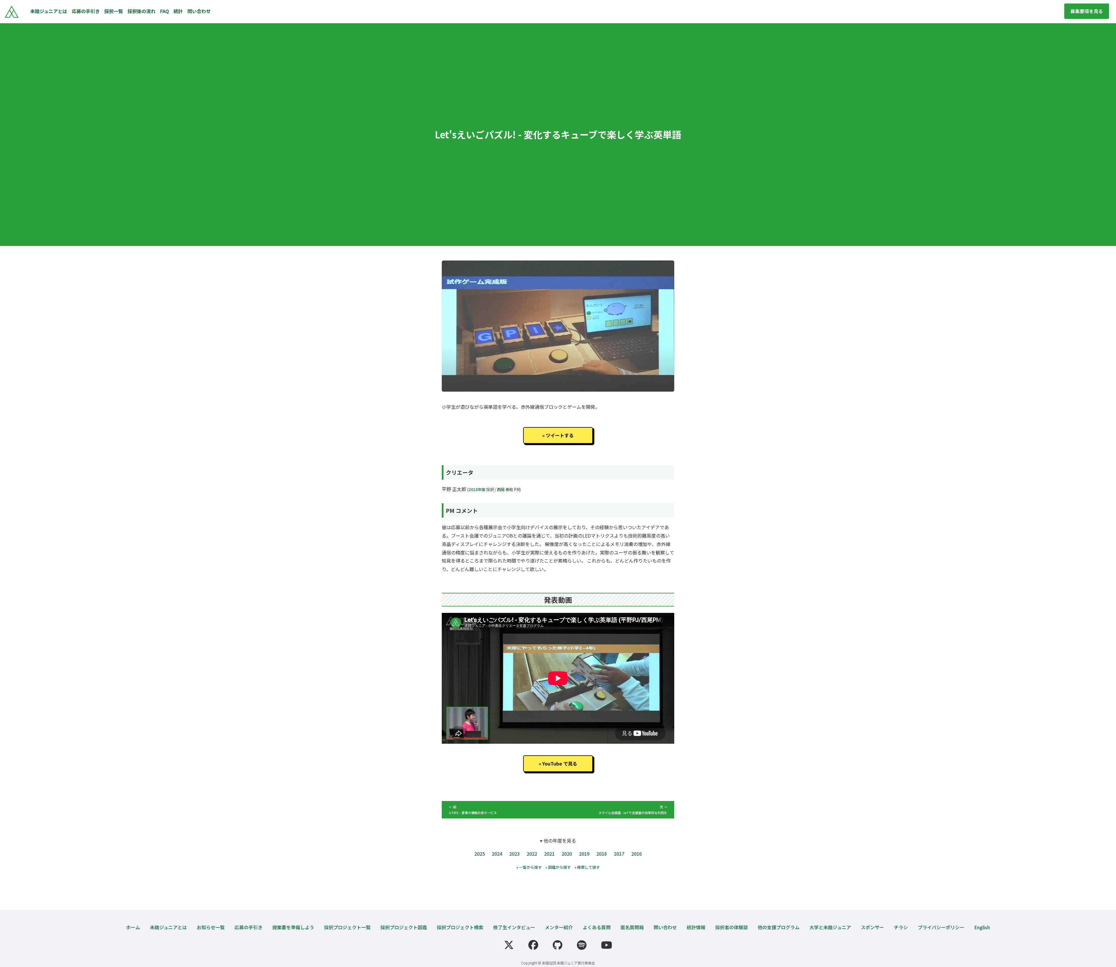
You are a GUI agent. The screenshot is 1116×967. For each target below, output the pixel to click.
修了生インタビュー (514, 927)
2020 (566, 853)
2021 (549, 853)
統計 (178, 11)
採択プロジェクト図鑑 (403, 927)
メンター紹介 (559, 927)
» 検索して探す (587, 867)
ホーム (133, 927)
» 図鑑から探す (558, 867)
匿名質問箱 (632, 927)
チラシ (901, 927)
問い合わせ (199, 11)
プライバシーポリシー (941, 927)
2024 (497, 853)
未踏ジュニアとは (48, 11)
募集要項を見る (1086, 11)
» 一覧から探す (529, 867)
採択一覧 (113, 11)
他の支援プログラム (779, 927)
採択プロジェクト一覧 (347, 927)
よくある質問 (597, 927)
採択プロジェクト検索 (460, 927)
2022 (532, 853)
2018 (601, 853)
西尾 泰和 (505, 489)
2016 (636, 853)
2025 (479, 853)
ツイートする (560, 435)
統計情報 (696, 927)
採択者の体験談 (731, 927)
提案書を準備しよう (293, 927)
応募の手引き (86, 11)
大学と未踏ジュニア (830, 927)
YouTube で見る (559, 763)
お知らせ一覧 (211, 927)
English (982, 927)
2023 (514, 853)
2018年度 (476, 489)
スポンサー (872, 927)
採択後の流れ (141, 11)
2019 (584, 853)
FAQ (164, 11)
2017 (619, 853)
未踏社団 (549, 962)
